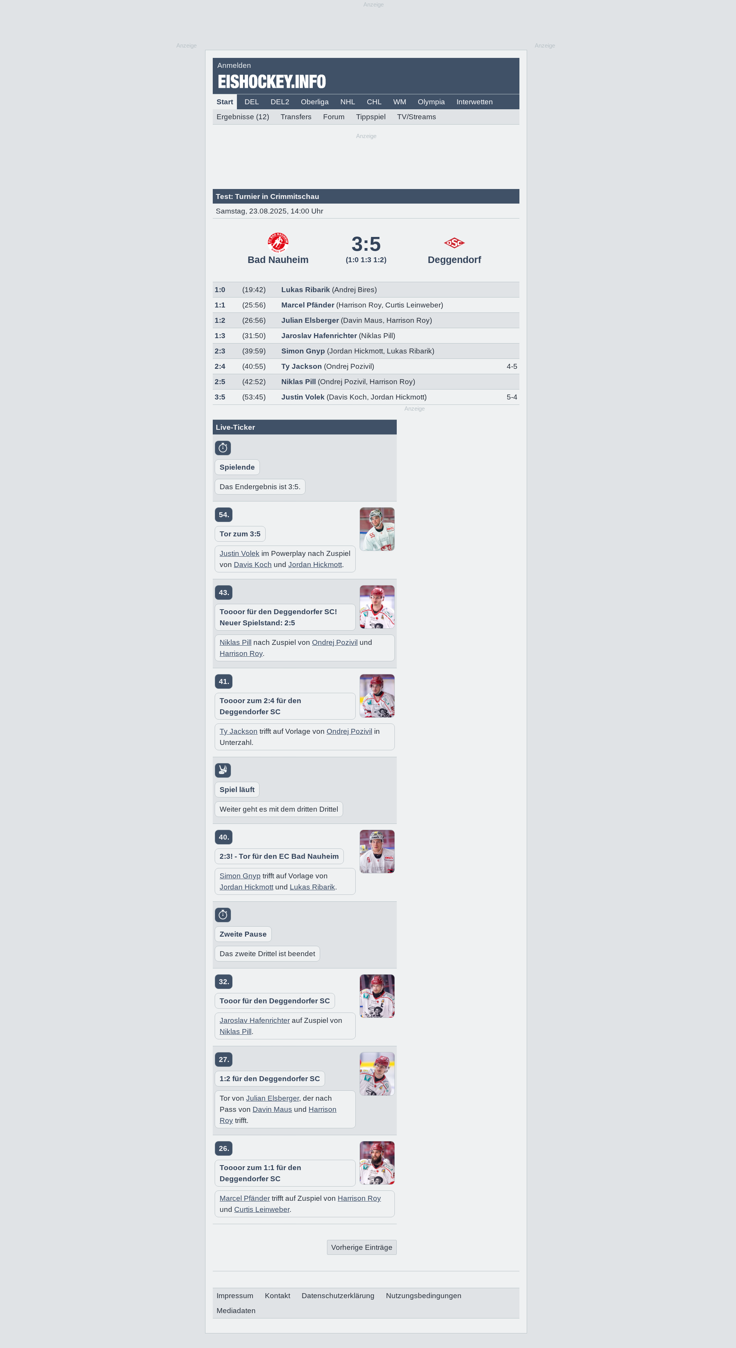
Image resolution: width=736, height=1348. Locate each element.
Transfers (296, 117)
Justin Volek (303, 397)
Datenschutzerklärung (338, 1296)
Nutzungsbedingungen (424, 1296)
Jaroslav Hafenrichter (319, 336)
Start (225, 102)
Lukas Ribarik (305, 290)
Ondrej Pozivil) (350, 366)
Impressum (235, 1296)
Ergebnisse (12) (243, 117)
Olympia (431, 102)
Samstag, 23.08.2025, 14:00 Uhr (269, 211)
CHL (374, 102)
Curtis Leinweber (413, 305)
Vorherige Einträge (362, 1247)
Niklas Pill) (378, 336)
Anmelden (234, 65)
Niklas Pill (298, 382)
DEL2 (280, 102)
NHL (347, 102)
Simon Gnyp (303, 351)
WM (399, 102)
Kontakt (277, 1296)
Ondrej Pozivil (343, 382)
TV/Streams (416, 117)
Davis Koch (348, 397)
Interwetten (475, 102)
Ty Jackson (301, 366)
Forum (334, 117)
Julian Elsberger (310, 320)
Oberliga (315, 102)
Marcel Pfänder (307, 305)
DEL (252, 102)
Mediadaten (236, 1311)
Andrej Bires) (355, 290)
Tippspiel (371, 117)
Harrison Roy (359, 305)
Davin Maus (363, 320)
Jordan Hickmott (356, 351)
